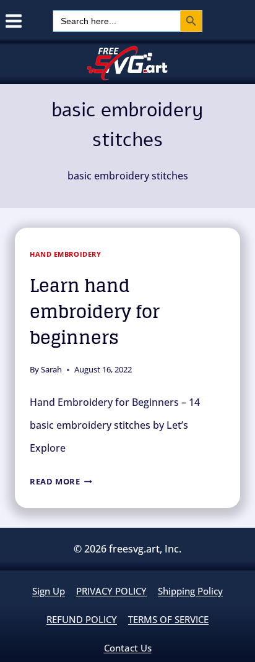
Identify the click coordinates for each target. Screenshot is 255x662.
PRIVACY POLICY (111, 591)
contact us (128, 648)
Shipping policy (190, 591)
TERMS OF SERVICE (168, 619)
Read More (61, 481)
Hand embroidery (65, 254)
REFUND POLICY (81, 619)
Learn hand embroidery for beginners (95, 311)
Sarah (51, 369)
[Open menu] (11, 21)
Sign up (48, 591)
